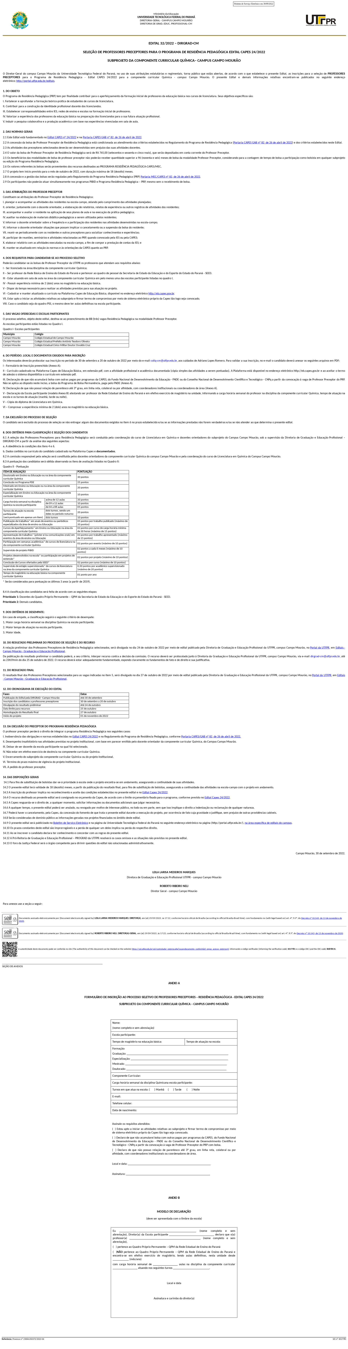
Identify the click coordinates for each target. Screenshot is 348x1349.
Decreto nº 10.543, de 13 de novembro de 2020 (320, 933)
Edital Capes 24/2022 (154, 792)
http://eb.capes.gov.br (161, 293)
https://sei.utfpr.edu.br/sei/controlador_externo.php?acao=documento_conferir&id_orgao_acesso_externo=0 (180, 949)
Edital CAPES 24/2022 (85, 736)
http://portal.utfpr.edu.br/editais (35, 81)
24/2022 (71, 137)
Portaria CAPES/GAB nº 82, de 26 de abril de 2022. (211, 736)
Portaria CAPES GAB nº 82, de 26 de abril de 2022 (112, 137)
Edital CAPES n (56, 137)
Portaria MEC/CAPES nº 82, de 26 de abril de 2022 (170, 176)
